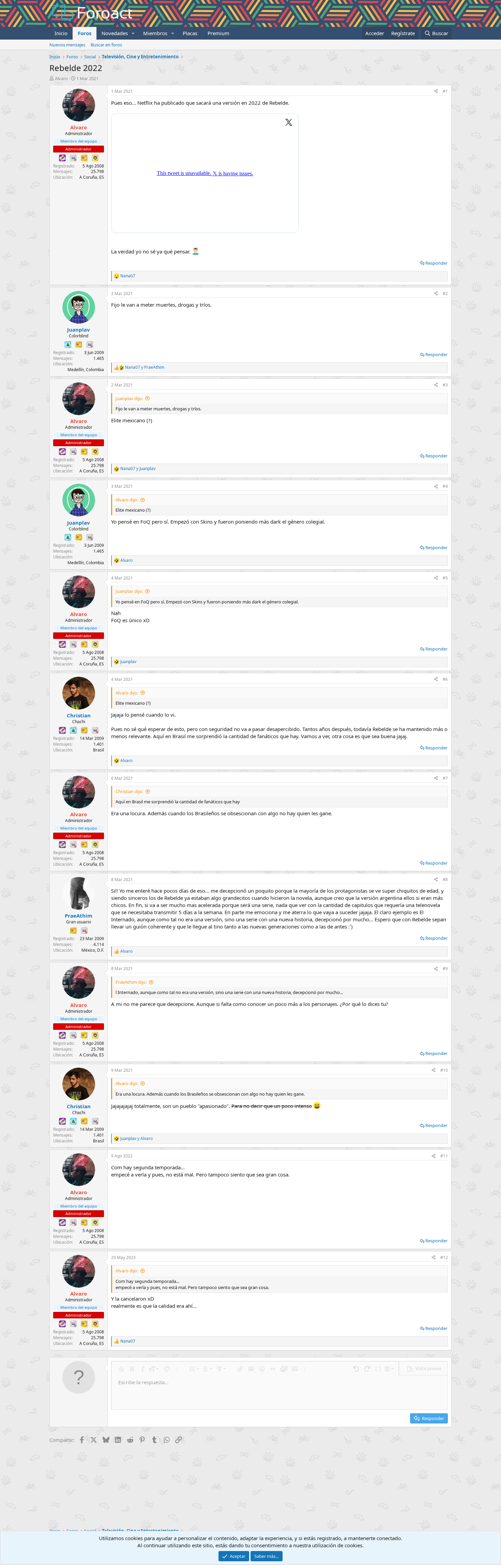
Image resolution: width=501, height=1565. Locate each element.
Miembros (155, 33)
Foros (84, 33)
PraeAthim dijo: (131, 982)
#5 (445, 578)
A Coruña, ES (91, 177)
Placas (190, 33)
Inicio (61, 33)
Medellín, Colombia (85, 369)
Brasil (98, 750)
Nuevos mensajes (67, 45)
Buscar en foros (106, 45)
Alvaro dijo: (127, 500)
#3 (445, 385)
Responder (436, 263)
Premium (218, 33)
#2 (445, 293)
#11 (444, 1156)
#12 (444, 1257)
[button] (133, 33)
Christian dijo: (129, 791)
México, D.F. (92, 950)
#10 (444, 1070)
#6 (445, 679)
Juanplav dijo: (129, 398)
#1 (445, 91)
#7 (445, 778)
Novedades (115, 33)
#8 (445, 879)
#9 (445, 968)
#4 (445, 486)
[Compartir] (435, 92)
